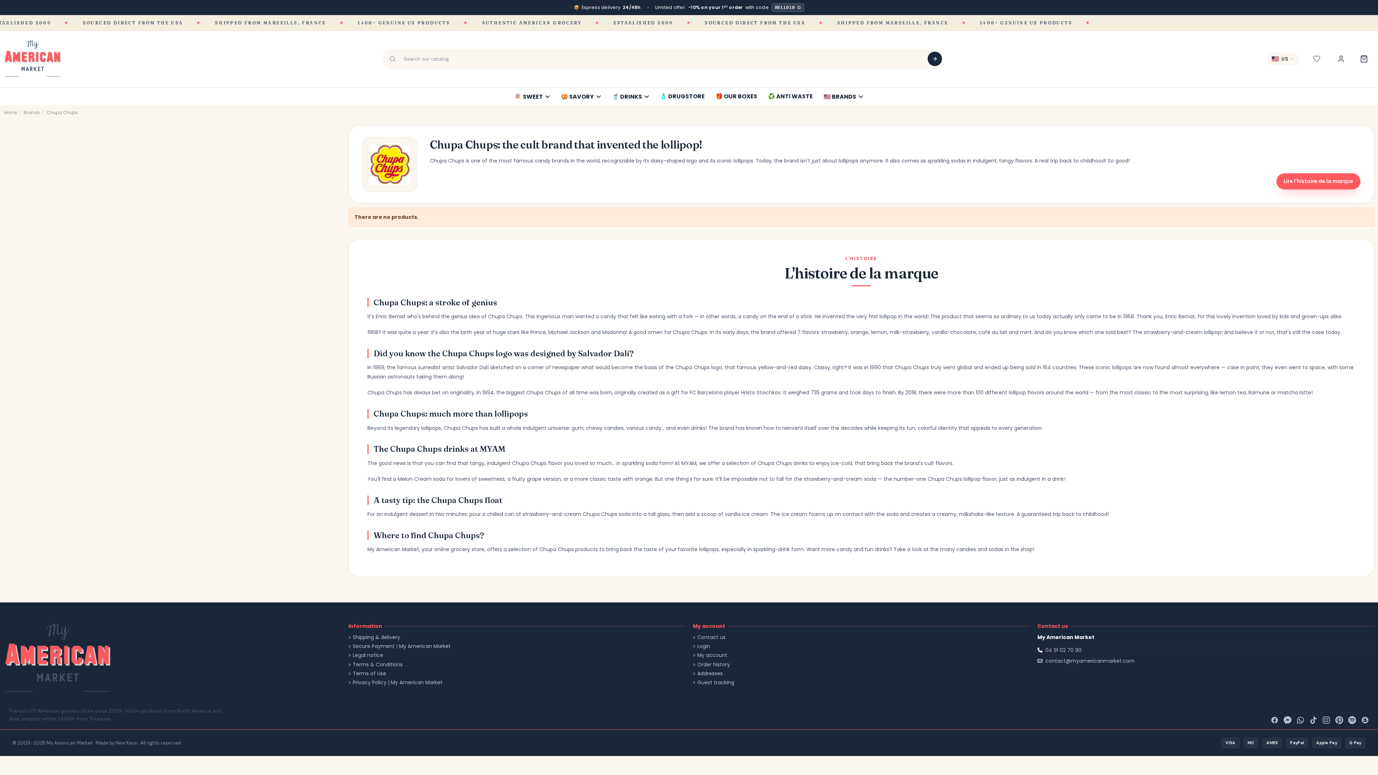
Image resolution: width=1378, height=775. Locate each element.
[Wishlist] (1317, 59)
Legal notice (368, 655)
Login (703, 646)
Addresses (710, 673)
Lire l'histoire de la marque (1318, 181)
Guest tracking (715, 682)
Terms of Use (369, 673)
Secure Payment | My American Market (402, 646)
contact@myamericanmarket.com (1090, 660)
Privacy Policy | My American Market (397, 682)
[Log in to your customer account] (1341, 59)
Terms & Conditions (378, 664)
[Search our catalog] (935, 59)
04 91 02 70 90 (1063, 650)
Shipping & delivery (376, 637)
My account (712, 655)
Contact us (711, 637)
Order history (713, 664)
